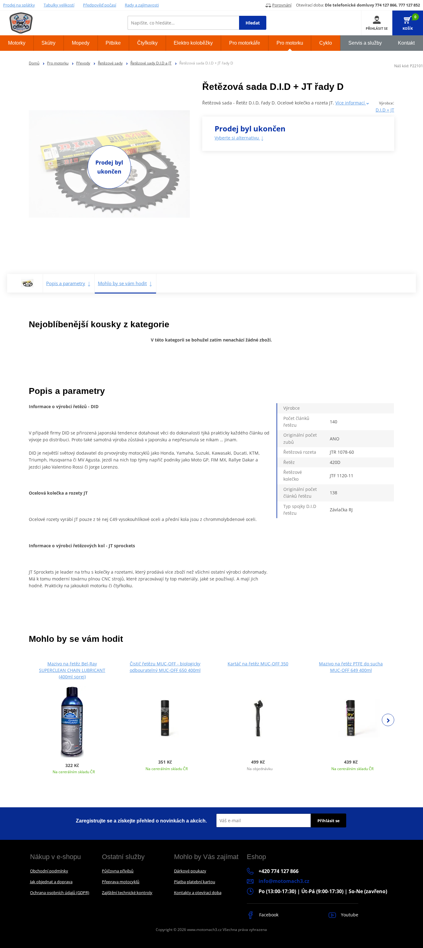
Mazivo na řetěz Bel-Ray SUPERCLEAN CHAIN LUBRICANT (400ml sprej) (72, 670)
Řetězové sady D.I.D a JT (151, 63)
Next (388, 720)
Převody (83, 63)
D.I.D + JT (385, 110)
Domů (34, 63)
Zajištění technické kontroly (127, 892)
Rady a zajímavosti (142, 5)
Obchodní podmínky (49, 871)
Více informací (350, 103)
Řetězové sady (110, 63)
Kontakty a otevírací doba (197, 892)
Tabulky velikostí (59, 5)
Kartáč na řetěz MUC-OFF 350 (258, 664)
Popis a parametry (65, 283)
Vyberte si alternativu (237, 138)
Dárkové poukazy (190, 871)
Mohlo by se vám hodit (122, 283)
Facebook (268, 915)
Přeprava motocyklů (120, 881)
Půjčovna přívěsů (117, 871)
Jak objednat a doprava (51, 881)
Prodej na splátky (19, 5)
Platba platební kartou (194, 881)
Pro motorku (57, 63)
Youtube (349, 915)
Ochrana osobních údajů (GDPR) (59, 892)
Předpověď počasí (99, 5)
